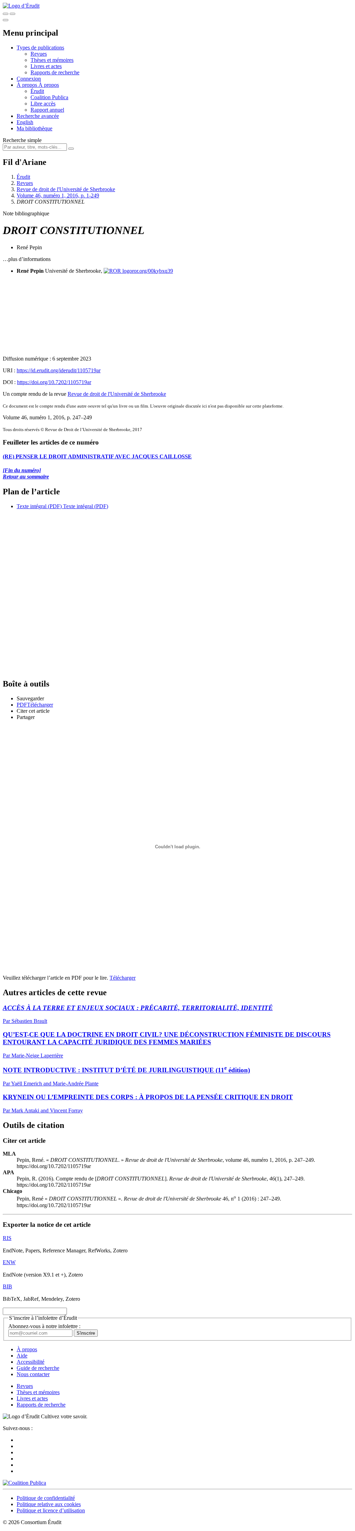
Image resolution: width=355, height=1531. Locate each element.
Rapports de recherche (55, 72)
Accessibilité (30, 1362)
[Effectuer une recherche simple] (5, 14)
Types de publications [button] (40, 47)
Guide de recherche (38, 1368)
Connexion (29, 79)
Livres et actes (46, 66)
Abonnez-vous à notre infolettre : (44, 1326)
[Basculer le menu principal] (5, 20)
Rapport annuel (47, 110)
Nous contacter (33, 1374)
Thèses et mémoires (52, 60)
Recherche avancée (38, 116)
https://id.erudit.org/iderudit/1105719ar (59, 370)
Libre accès (43, 103)
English (25, 122)
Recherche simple (22, 140)
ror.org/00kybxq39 (152, 271)
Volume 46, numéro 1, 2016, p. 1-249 (58, 195)
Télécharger (123, 978)
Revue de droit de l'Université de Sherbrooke (66, 189)
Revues (39, 54)
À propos (48, 85)
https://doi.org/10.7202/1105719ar (54, 382)
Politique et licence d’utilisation (51, 1510)
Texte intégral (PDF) (39, 506)
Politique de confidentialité (46, 1498)
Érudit (37, 91)
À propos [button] (27, 85)
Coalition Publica (49, 97)
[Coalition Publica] (24, 1483)
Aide (22, 1356)
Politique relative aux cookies (49, 1504)
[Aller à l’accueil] (21, 6)
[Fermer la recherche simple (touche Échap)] (12, 14)
